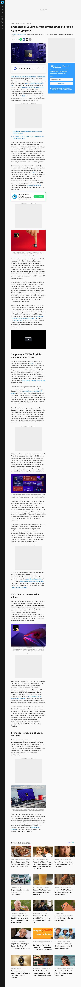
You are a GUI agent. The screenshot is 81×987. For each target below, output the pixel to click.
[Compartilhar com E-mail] (27, 39)
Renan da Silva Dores (19, 34)
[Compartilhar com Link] (30, 39)
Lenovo (36, 827)
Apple (31, 363)
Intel (33, 172)
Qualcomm (41, 76)
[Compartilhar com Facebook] (24, 39)
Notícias (17, 23)
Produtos (23, 23)
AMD (23, 96)
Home (12, 23)
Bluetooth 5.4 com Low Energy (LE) (31, 581)
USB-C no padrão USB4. (19, 587)
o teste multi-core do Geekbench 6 (33, 380)
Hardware (29, 23)
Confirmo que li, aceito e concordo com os (62, 90)
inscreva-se (40, 74)
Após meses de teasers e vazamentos (23, 76)
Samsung (14, 829)
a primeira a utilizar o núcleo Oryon (32, 87)
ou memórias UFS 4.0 (34, 185)
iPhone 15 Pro (17, 320)
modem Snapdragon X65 (33, 579)
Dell (32, 827)
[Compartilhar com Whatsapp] (20, 39)
